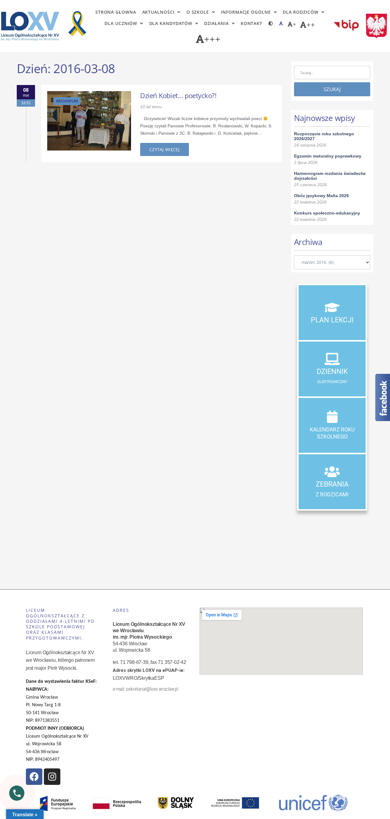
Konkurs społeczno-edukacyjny (327, 213)
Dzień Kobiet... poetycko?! (178, 95)
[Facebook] (34, 776)
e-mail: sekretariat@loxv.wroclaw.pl (145, 689)
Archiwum (67, 101)
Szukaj (332, 89)
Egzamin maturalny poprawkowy (327, 156)
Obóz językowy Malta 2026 (321, 195)
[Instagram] (52, 776)
